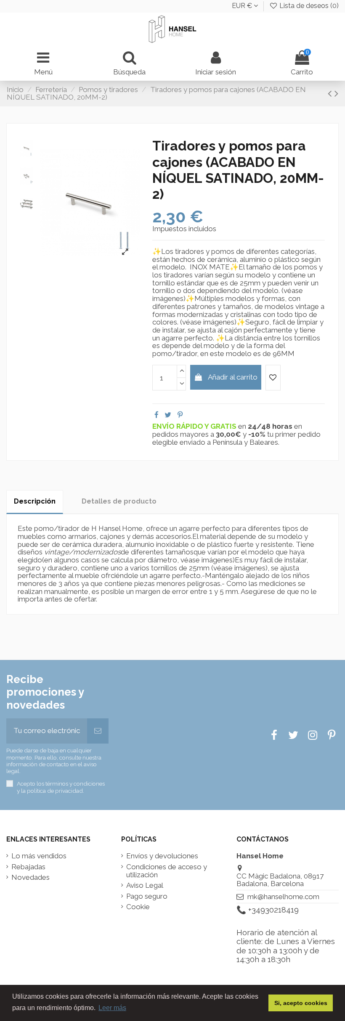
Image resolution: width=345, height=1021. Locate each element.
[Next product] (336, 93)
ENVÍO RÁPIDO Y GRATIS (195, 426)
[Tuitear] (168, 415)
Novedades (30, 877)
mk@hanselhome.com (283, 896)
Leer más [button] (112, 1007)
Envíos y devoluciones (162, 856)
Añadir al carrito (232, 377)
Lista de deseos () (308, 6)
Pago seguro (146, 896)
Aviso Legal (144, 885)
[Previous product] (331, 93)
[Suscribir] (98, 731)
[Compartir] (156, 415)
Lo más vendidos (38, 856)
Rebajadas (28, 867)
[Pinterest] (180, 415)
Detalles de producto (119, 501)
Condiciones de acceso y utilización (166, 871)
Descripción (35, 501)
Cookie (138, 907)
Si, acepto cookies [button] (300, 1003)
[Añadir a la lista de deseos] (273, 378)
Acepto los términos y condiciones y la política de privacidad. (61, 787)
